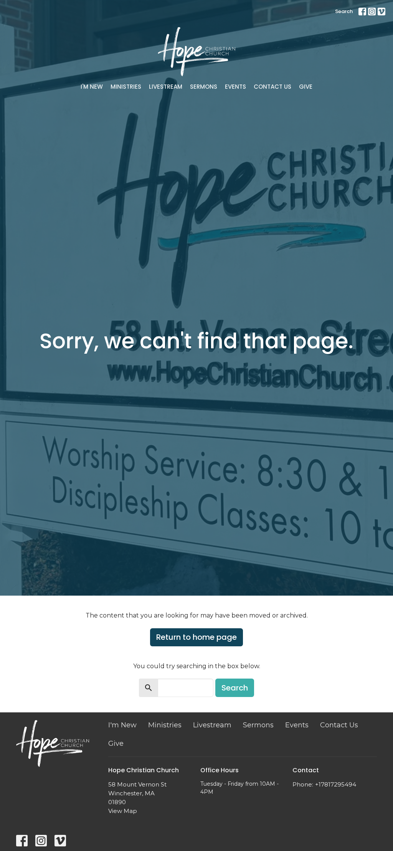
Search (344, 11)
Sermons (203, 87)
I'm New (92, 87)
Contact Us (272, 87)
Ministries (126, 87)
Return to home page (196, 637)
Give (305, 87)
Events (235, 87)
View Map (122, 811)
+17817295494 (335, 784)
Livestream (165, 87)
